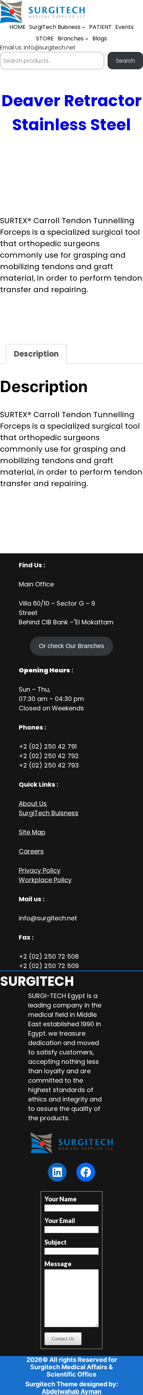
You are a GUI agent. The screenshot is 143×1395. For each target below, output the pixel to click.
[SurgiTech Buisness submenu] (83, 27)
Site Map (32, 832)
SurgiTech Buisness (48, 813)
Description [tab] (36, 354)
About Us (33, 803)
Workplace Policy (45, 879)
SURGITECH (37, 981)
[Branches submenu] (87, 38)
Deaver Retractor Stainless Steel (71, 112)
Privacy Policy (39, 870)
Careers (31, 851)
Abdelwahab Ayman (71, 1391)
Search (125, 61)
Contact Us (63, 1338)
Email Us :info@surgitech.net (37, 48)
